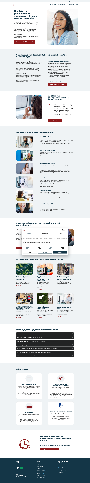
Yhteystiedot (61, 472)
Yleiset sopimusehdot (41, 475)
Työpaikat (57, 1)
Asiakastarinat (61, 4)
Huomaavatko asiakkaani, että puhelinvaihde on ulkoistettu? (31, 341)
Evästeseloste (40, 473)
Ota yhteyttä (62, 1)
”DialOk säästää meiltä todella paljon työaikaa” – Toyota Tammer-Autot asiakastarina (44, 278)
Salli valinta (45, 252)
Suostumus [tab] (29, 233)
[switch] (39, 248)
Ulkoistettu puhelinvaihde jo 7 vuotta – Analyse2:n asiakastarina (45, 307)
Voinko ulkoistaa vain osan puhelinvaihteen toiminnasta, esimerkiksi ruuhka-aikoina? (37, 348)
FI (74, 1)
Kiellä (30, 252)
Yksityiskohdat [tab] (45, 233)
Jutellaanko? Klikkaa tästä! (24, 42)
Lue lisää (18, 285)
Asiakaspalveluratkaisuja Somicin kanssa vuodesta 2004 (64, 307)
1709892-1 (22, 475)
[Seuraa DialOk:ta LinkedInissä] (64, 462)
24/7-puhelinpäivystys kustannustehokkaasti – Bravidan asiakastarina (64, 278)
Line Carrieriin (27, 478)
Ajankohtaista (70, 4)
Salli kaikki (60, 252)
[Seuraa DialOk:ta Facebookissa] (59, 462)
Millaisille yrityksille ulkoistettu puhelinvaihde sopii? (29, 337)
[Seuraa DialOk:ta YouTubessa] (67, 462)
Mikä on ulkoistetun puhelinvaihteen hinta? (27, 356)
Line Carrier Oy (32, 386)
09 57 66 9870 (63, 467)
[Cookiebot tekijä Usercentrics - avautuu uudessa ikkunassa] (62, 230)
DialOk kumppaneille (69, 1)
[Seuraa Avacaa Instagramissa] (62, 462)
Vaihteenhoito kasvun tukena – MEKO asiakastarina (22, 278)
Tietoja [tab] (60, 233)
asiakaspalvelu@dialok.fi (65, 466)
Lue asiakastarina (55, 121)
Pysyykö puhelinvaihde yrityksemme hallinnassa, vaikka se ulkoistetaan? (34, 352)
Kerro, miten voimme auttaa (57, 84)
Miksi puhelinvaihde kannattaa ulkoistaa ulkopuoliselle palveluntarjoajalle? (34, 334)
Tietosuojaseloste (41, 472)
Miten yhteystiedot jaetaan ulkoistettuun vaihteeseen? (30, 345)
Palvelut (54, 4)
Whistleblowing (40, 477)
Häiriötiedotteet (40, 470)
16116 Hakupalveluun (20, 479)
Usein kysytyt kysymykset (63, 470)
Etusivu (49, 4)
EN (76, 1)
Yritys (77, 4)
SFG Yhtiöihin (24, 476)
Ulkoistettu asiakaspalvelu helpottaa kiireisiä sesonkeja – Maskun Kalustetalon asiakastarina (24, 308)
